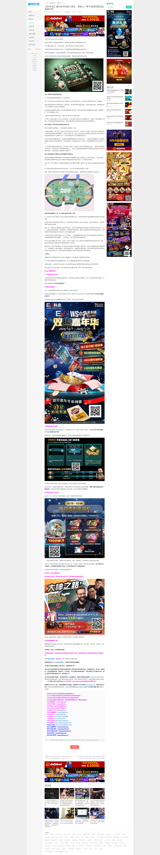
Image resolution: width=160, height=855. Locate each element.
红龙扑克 (31, 30)
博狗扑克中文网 (86, 834)
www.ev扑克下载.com (60, 708)
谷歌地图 (57, 851)
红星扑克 (31, 37)
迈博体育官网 (82, 840)
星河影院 (114, 840)
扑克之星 (31, 41)
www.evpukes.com (59, 718)
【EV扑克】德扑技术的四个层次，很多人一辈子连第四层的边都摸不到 (74, 7)
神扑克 (31, 19)
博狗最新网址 (116, 837)
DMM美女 (93, 834)
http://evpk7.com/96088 (79, 681)
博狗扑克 (31, 15)
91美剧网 (72, 837)
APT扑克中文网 (89, 846)
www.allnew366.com (63, 729)
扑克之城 (77, 837)
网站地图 (61, 851)
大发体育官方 (108, 843)
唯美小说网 (119, 840)
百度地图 (65, 851)
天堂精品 (62, 843)
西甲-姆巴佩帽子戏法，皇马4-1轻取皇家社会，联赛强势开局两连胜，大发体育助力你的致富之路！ (82, 802)
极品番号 (87, 837)
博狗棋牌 (68, 846)
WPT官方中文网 (80, 846)
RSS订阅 (38, 49)
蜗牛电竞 (110, 846)
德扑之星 (78, 843)
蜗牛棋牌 (74, 834)
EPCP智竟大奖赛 (117, 846)
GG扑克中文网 (100, 837)
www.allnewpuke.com (65, 731)
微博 (30, 49)
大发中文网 (85, 848)
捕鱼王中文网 (60, 837)
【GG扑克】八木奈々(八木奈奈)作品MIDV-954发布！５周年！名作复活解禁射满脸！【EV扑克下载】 (58, 757)
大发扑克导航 (67, 840)
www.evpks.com (61, 702)
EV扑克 (95, 848)
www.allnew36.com (63, 727)
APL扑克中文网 (97, 846)
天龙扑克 (31, 26)
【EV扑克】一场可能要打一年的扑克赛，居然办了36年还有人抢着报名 (82, 821)
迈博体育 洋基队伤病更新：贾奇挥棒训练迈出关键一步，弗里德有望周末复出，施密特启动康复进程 (67, 802)
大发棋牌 (35, 68)
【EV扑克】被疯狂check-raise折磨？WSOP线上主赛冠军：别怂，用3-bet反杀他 (52, 802)
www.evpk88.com (63, 712)
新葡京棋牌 (32, 34)
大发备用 (35, 70)
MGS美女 (47, 834)
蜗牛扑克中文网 (66, 834)
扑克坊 (90, 843)
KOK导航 (95, 840)
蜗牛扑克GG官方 (124, 837)
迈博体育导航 (75, 840)
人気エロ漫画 (107, 840)
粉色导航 (66, 837)
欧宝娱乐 (101, 840)
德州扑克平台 (34, 5)
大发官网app (115, 843)
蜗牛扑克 (31, 23)
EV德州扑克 (47, 848)
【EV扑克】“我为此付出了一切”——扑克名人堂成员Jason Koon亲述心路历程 (66, 821)
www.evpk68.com (61, 714)
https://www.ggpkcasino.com (63, 724)
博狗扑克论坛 (109, 834)
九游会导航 (89, 840)
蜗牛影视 (67, 843)
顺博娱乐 (35, 59)
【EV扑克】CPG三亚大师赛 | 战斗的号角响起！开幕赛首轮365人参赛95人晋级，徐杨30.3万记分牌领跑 (90, 757)
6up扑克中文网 (116, 834)
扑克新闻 (125, 846)
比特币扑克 (32, 45)
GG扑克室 (93, 837)
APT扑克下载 (122, 843)
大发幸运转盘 (78, 848)
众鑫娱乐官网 (54, 840)
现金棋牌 (35, 66)
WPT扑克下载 (48, 846)
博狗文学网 (47, 840)
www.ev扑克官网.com (60, 706)
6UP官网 (61, 840)
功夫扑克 (96, 843)
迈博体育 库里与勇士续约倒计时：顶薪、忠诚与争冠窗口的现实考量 (97, 821)
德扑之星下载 (85, 843)
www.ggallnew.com (62, 735)
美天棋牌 (53, 837)
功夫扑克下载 (61, 846)
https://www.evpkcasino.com (63, 722)
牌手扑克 (58, 848)
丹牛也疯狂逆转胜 (59, 662)
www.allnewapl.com (60, 733)
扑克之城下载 (59, 834)
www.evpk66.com (62, 710)
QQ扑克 (90, 848)
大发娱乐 (64, 848)
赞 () (75, 747)
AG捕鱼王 (124, 834)
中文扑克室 (47, 837)
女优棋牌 (35, 64)
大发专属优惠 (71, 848)
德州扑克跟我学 (100, 834)
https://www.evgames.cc (62, 720)
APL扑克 (73, 846)
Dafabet (53, 848)
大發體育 (104, 846)
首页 (30, 12)
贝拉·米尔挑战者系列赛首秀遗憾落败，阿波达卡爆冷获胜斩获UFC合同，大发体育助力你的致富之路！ (97, 802)
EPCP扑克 (54, 846)
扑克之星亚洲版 (108, 837)
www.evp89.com (55, 39)
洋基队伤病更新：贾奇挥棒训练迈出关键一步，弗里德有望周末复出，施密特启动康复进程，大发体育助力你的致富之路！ (52, 823)
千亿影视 (56, 843)
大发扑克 (35, 55)
